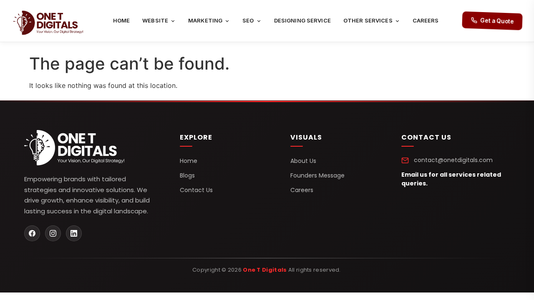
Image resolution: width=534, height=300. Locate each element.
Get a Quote (497, 21)
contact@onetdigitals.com (453, 160)
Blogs (187, 175)
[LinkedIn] (74, 233)
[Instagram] (53, 233)
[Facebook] (32, 233)
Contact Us (196, 190)
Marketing (205, 20)
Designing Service (302, 20)
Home (121, 20)
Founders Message (317, 175)
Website (155, 20)
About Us (303, 161)
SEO (248, 20)
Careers (426, 20)
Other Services (368, 20)
